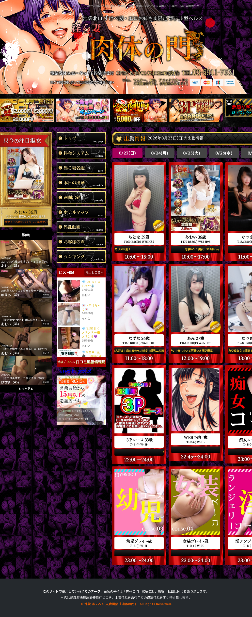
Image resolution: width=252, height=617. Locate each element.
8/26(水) (223, 153)
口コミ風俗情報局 (90, 362)
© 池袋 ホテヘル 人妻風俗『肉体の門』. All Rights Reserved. (126, 604)
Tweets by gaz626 (74, 371)
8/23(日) (127, 153)
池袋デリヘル (66, 362)
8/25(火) (191, 153)
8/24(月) (159, 153)
